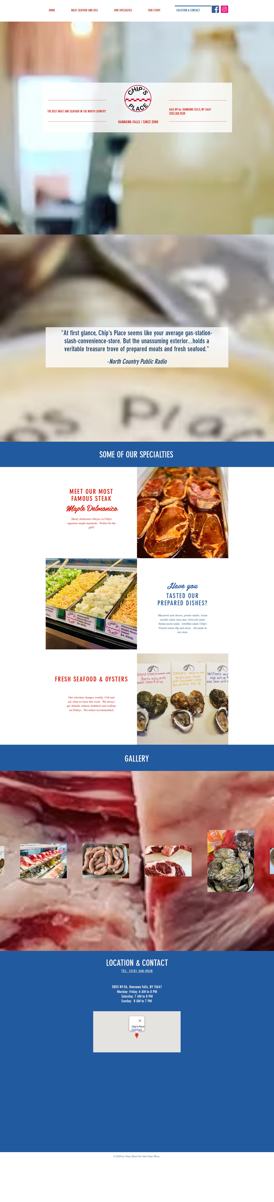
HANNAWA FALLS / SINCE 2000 (138, 121)
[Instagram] (224, 9)
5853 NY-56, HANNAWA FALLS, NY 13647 (190, 109)
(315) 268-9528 (177, 113)
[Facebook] (215, 9)
